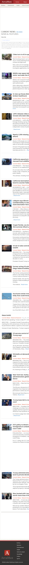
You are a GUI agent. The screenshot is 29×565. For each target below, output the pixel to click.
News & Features (16, 318)
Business (3, 5)
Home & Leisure (21, 552)
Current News (17, 57)
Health (18, 5)
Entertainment (11, 5)
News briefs (6, 315)
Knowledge (19, 554)
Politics (18, 556)
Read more (17, 129)
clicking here (9, 48)
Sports (18, 558)
